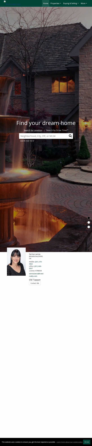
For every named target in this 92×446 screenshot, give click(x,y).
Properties (56, 4)
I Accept (86, 442)
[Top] (88, 217)
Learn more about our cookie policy (69, 442)
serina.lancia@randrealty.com (36, 274)
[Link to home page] (13, 3)
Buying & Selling (71, 4)
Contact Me (35, 283)
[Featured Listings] (88, 222)
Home (45, 3)
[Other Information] (88, 226)
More (84, 4)
